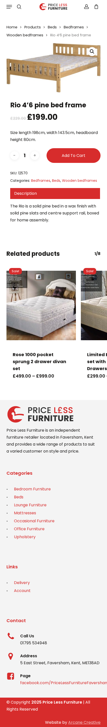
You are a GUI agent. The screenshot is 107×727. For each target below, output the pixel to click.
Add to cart (73, 155)
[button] (9, 6)
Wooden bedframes (24, 35)
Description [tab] (25, 193)
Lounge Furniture (30, 505)
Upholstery (25, 537)
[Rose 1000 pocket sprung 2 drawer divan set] (41, 305)
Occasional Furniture (34, 521)
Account (22, 591)
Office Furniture (29, 529)
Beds (52, 27)
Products (32, 27)
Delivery (22, 583)
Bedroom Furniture (32, 489)
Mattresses (25, 513)
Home (11, 27)
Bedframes (74, 27)
